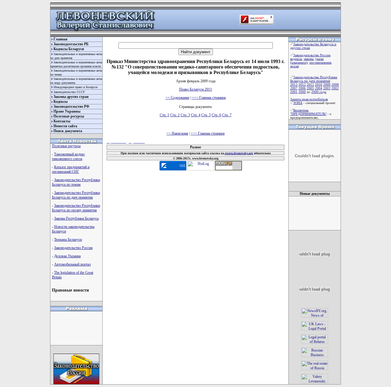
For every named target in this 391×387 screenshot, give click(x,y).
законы (308, 59)
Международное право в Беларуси (75, 87)
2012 (302, 84)
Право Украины (66, 111)
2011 (310, 84)
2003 (327, 88)
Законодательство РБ (71, 44)
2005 (310, 88)
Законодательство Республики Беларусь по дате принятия (76, 195)
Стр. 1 (164, 115)
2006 (302, 88)
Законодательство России (73, 248)
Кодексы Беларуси (68, 49)
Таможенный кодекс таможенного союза (68, 156)
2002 (335, 88)
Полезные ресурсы (68, 116)
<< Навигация (177, 133)
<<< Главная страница (209, 97)
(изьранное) (299, 62)
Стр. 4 (195, 115)
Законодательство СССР (69, 92)
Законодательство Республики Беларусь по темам (76, 182)
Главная (60, 39)
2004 (318, 88)
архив (294, 66)
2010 (318, 84)
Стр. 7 (227, 115)
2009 (327, 84)
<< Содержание (177, 97)
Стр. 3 (185, 115)
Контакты (61, 121)
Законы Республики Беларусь (76, 218)
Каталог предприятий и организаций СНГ (71, 169)
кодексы (296, 59)
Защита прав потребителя (309, 99)
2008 (335, 84)
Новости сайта (65, 126)
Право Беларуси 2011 (195, 89)
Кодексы (60, 101)
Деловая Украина (67, 256)
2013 (294, 84)
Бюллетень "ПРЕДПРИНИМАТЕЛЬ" (308, 112)
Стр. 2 (175, 115)
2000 (302, 92)
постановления (320, 62)
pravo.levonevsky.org (238, 153)
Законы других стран (71, 97)
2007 (294, 88)
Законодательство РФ (71, 106)
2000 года (318, 92)
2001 (294, 92)
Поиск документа (67, 131)
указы (319, 59)
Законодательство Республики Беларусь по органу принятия (76, 207)
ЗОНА (297, 103)
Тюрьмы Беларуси (68, 239)
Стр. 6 (216, 115)
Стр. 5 (206, 115)
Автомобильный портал (72, 264)
